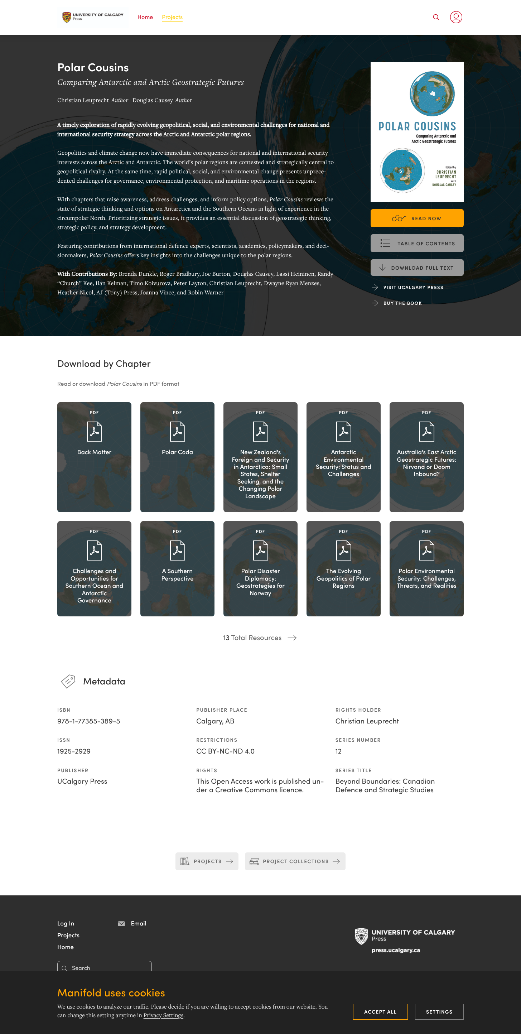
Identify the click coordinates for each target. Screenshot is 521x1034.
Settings (439, 1011)
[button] (65, 923)
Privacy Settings (163, 1015)
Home (145, 17)
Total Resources (252, 637)
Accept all (380, 1011)
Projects (172, 17)
